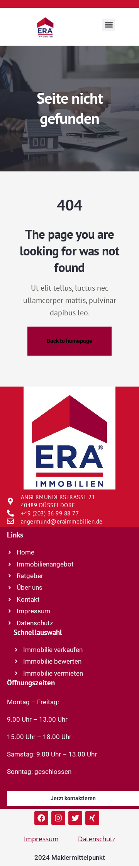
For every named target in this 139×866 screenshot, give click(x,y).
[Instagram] (58, 818)
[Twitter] (75, 818)
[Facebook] (41, 818)
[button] (108, 25)
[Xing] (92, 818)
